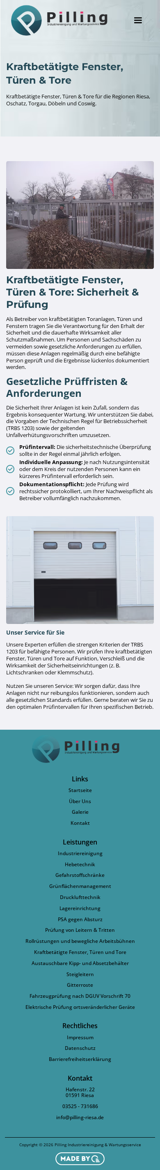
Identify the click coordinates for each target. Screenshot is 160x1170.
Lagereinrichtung (80, 908)
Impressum (80, 1037)
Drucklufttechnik (80, 897)
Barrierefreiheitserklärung (80, 1059)
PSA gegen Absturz (80, 919)
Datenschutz (80, 1048)
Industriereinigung (80, 853)
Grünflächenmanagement (80, 886)
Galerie (80, 812)
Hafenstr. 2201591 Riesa (80, 1093)
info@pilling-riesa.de (80, 1117)
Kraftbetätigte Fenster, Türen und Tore (80, 952)
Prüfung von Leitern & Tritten (80, 930)
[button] (138, 20)
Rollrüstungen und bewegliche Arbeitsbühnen (80, 941)
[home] (64, 20)
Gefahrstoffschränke (80, 875)
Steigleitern (80, 974)
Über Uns (80, 801)
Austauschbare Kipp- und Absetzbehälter (80, 963)
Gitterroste (80, 985)
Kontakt (80, 823)
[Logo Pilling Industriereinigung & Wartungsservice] (80, 749)
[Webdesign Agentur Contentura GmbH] (80, 1158)
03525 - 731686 (80, 1106)
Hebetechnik (80, 864)
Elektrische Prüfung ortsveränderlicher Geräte (80, 1007)
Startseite (80, 790)
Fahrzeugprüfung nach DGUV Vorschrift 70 (80, 996)
